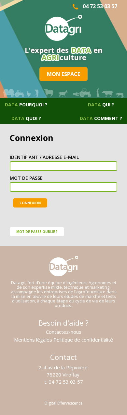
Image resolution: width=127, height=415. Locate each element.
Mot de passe (26, 178)
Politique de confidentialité (83, 339)
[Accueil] (63, 28)
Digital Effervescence (64, 403)
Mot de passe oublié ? (37, 231)
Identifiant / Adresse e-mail (44, 157)
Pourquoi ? (26, 104)
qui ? (101, 104)
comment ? (101, 118)
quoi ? (26, 118)
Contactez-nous (63, 332)
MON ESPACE (63, 74)
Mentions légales (33, 339)
